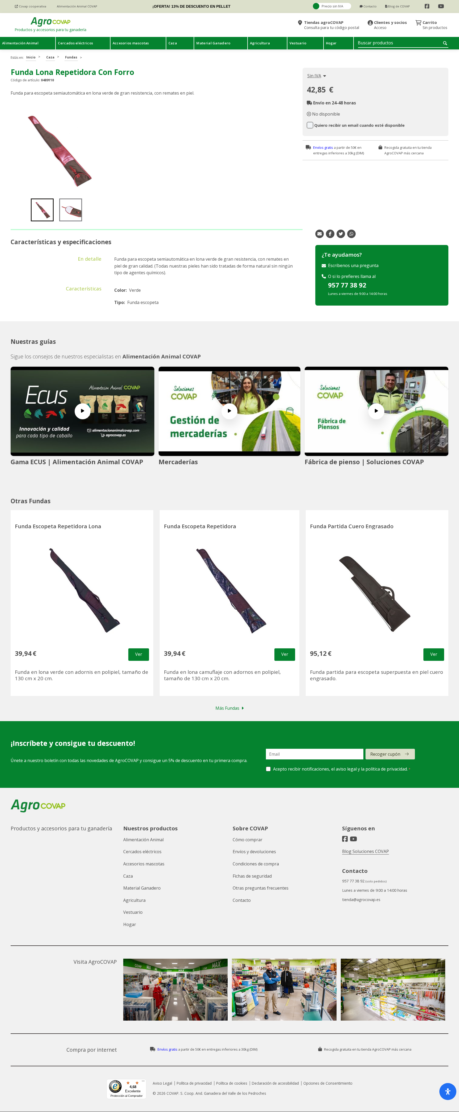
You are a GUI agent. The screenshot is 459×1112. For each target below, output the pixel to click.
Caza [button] (172, 43)
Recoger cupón (385, 754)
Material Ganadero (142, 888)
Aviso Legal (162, 1083)
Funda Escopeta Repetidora (200, 526)
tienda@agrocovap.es (361, 899)
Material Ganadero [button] (213, 43)
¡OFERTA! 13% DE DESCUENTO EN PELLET (191, 6)
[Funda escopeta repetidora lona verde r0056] (57, 149)
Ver (138, 654)
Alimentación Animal (143, 840)
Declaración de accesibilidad (275, 1083)
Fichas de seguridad (252, 876)
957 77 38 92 (347, 285)
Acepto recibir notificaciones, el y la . (340, 769)
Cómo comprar (247, 840)
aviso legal (346, 769)
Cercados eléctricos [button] (75, 43)
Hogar (129, 924)
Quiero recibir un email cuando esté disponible (359, 125)
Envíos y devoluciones (254, 852)
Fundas (71, 57)
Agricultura (134, 900)
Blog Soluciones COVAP (365, 851)
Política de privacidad (194, 1083)
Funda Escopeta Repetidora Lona (58, 526)
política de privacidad (386, 769)
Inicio (31, 57)
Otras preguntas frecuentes (260, 888)
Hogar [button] (331, 43)
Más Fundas (227, 708)
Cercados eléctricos (142, 852)
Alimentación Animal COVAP (161, 356)
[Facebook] (427, 6)
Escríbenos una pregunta (353, 265)
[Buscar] (445, 43)
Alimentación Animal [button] (20, 43)
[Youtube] (441, 6)
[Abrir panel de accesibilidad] (447, 1091)
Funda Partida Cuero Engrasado (351, 526)
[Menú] (143, 1082)
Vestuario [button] (298, 43)
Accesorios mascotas (143, 864)
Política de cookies (231, 1083)
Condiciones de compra (256, 864)
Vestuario (133, 912)
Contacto (242, 900)
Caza (50, 57)
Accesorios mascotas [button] (131, 43)
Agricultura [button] (260, 43)
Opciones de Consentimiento (327, 1083)
